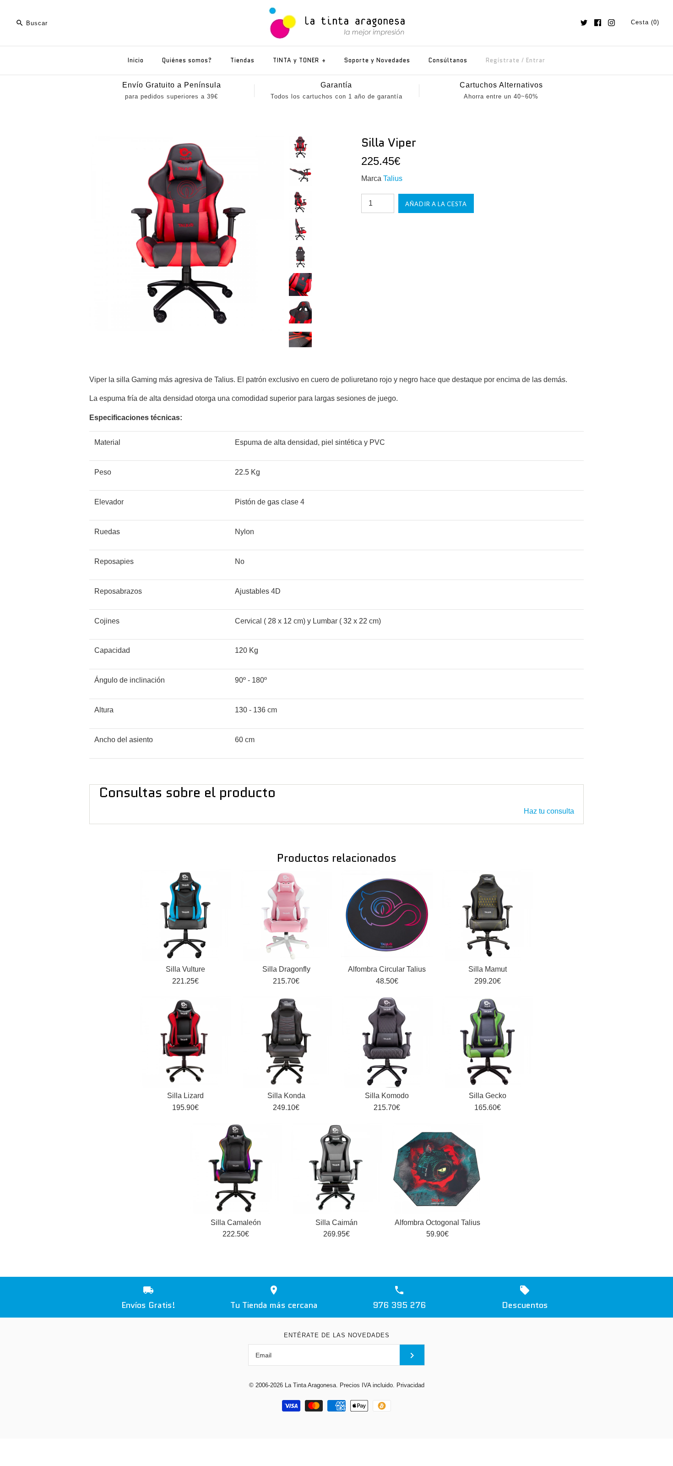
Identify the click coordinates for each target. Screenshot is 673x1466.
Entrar (535, 60)
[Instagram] (611, 22)
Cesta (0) (645, 22)
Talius (392, 178)
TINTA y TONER (299, 60)
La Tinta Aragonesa (310, 1385)
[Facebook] (597, 22)
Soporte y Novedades (377, 60)
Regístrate (503, 60)
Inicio (136, 60)
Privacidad (410, 1385)
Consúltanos (448, 60)
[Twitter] (584, 22)
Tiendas (242, 60)
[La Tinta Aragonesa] (337, 6)
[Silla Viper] (186, 141)
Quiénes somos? (187, 60)
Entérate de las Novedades (337, 1335)
